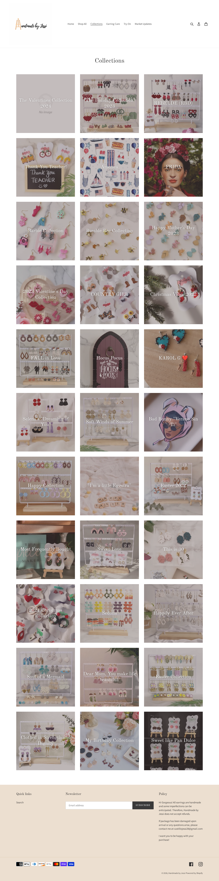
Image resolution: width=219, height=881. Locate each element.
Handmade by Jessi (176, 873)
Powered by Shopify (194, 873)
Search (20, 802)
